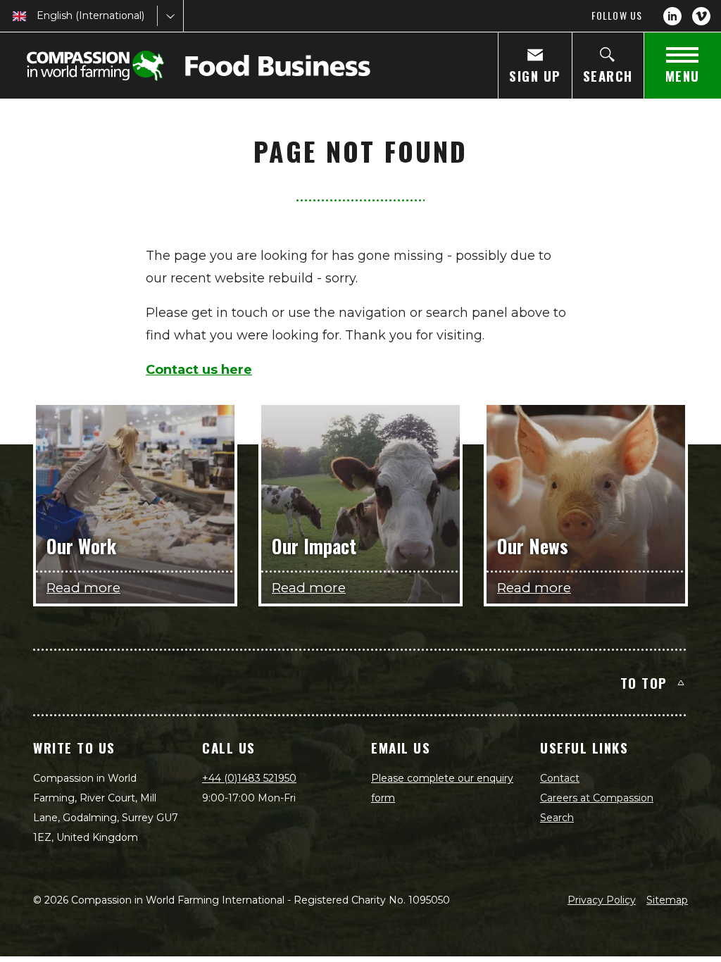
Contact (559, 778)
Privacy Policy (602, 900)
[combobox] (38, 15)
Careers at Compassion (596, 798)
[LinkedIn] (672, 16)
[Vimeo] (701, 16)
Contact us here (199, 369)
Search (557, 817)
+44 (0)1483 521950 (249, 778)
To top (643, 682)
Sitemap (667, 900)
